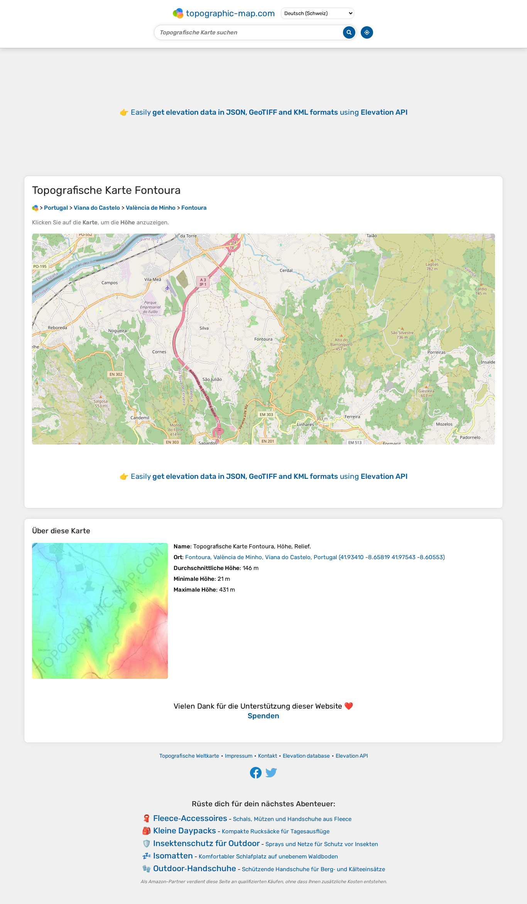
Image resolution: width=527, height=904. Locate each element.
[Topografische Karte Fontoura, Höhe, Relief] (100, 611)
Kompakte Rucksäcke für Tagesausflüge (275, 831)
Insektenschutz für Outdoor (206, 843)
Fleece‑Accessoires (190, 818)
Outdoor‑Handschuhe (194, 868)
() (315, 557)
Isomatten (173, 855)
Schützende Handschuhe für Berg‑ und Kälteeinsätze (313, 869)
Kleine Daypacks (184, 830)
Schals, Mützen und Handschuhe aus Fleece (292, 819)
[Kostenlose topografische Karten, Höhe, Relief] (35, 207)
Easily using (269, 112)
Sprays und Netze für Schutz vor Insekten (321, 844)
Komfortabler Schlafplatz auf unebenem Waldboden (268, 856)
